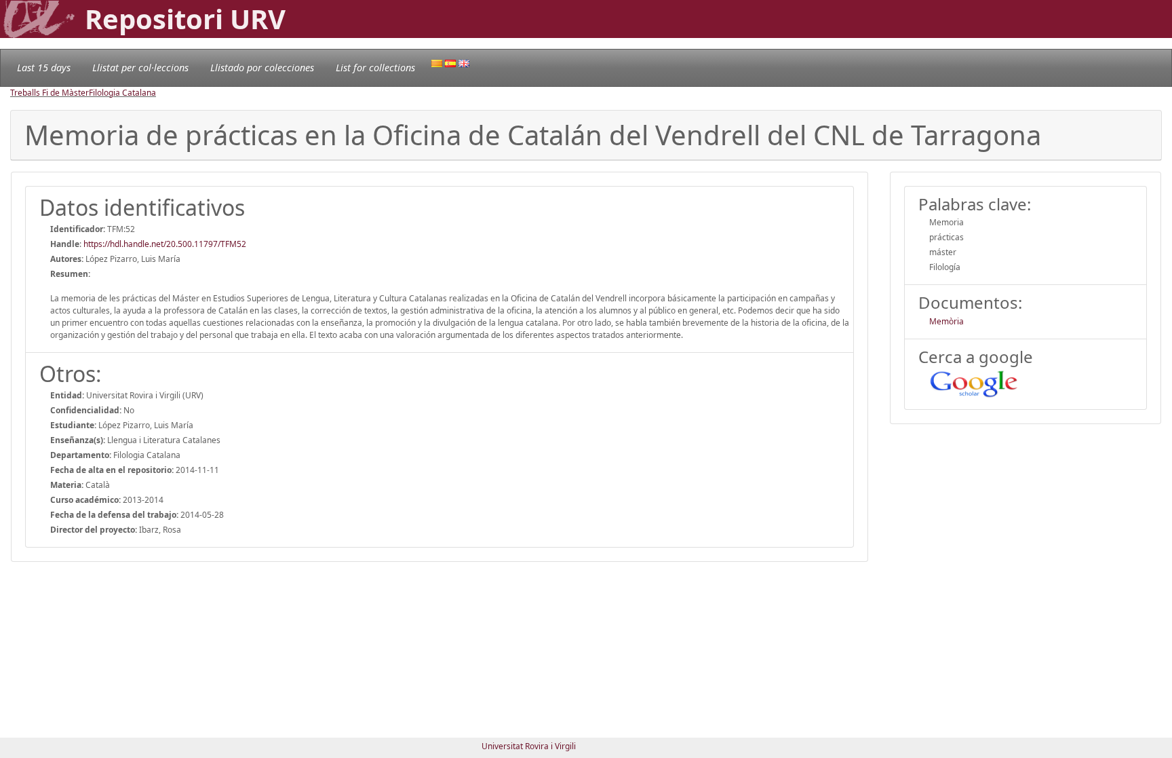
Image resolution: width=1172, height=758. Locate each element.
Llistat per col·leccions (140, 67)
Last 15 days (44, 67)
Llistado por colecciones (262, 67)
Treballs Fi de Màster (49, 92)
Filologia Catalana (122, 92)
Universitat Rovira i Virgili (529, 746)
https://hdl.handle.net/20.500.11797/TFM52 (164, 244)
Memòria (946, 321)
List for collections (375, 67)
